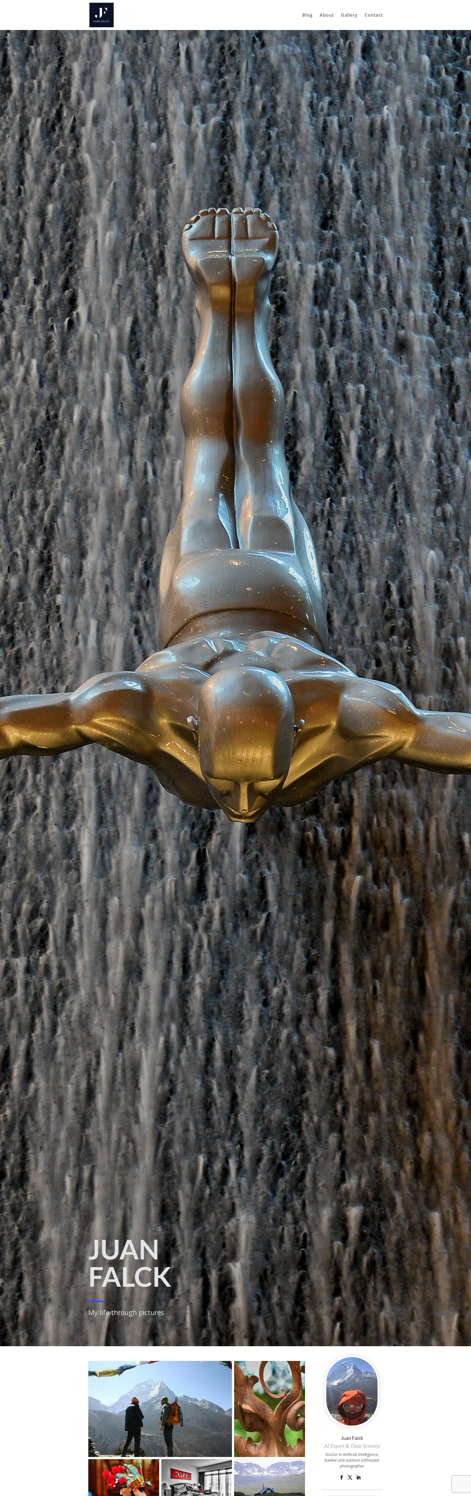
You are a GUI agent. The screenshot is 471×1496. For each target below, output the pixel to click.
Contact (374, 15)
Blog (307, 15)
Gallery (349, 15)
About (327, 15)
